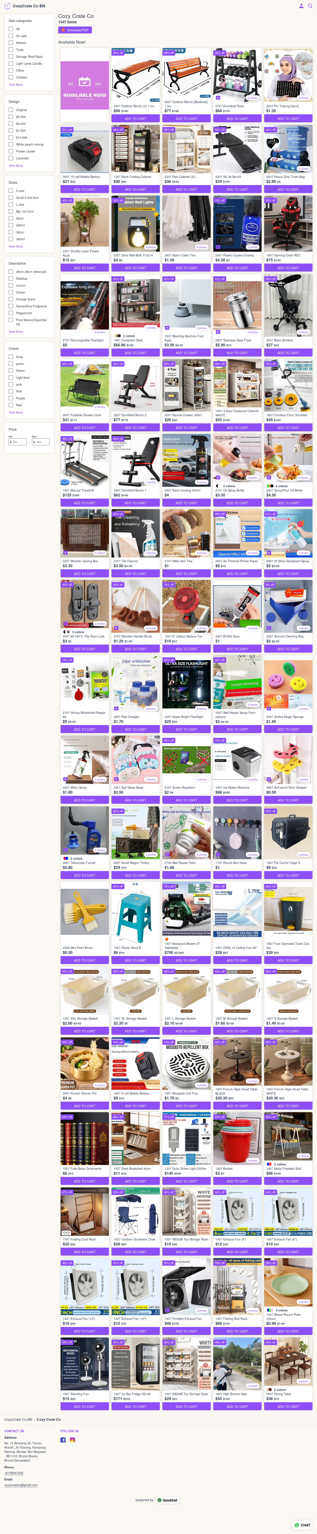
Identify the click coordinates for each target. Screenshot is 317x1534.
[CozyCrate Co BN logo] (7, 6)
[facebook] (63, 1440)
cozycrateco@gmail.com (21, 1485)
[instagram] (72, 1440)
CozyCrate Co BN (29, 6)
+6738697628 (13, 1473)
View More (16, 84)
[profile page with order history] (301, 6)
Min (11, 436)
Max (34, 436)
